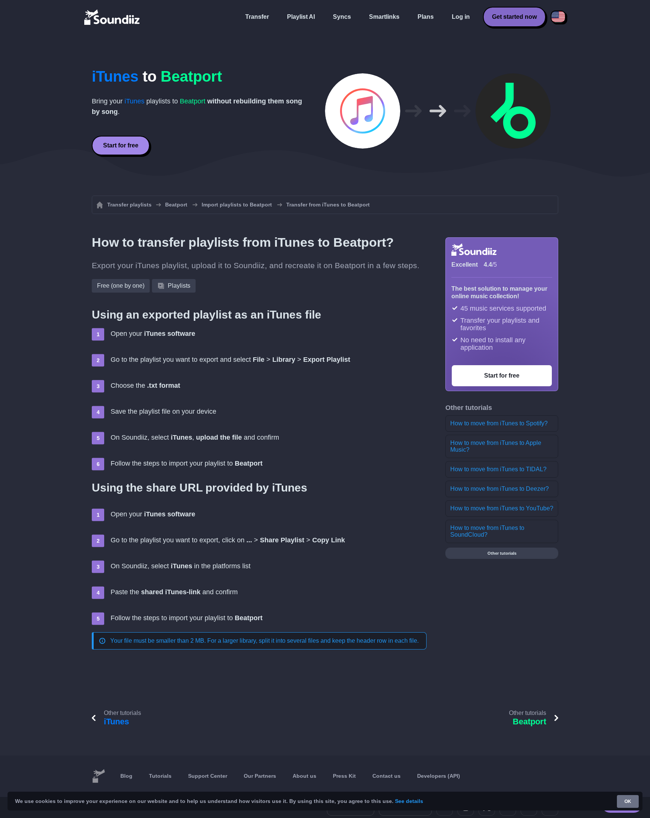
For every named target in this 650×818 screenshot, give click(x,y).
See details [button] (409, 801)
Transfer (257, 17)
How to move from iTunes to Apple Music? (495, 446)
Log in (461, 17)
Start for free (120, 145)
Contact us (386, 776)
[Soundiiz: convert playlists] (98, 776)
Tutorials (160, 776)
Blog (126, 776)
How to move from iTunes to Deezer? (499, 489)
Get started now (514, 17)
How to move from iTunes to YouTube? (501, 508)
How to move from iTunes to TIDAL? (498, 469)
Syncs (342, 17)
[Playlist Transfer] (112, 17)
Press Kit (344, 776)
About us (304, 776)
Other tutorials (501, 553)
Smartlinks (384, 17)
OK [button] (627, 801)
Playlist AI (301, 17)
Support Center (207, 776)
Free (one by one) (120, 285)
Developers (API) (438, 776)
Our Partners (260, 776)
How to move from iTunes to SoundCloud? (487, 531)
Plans (426, 17)
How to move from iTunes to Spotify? (499, 423)
